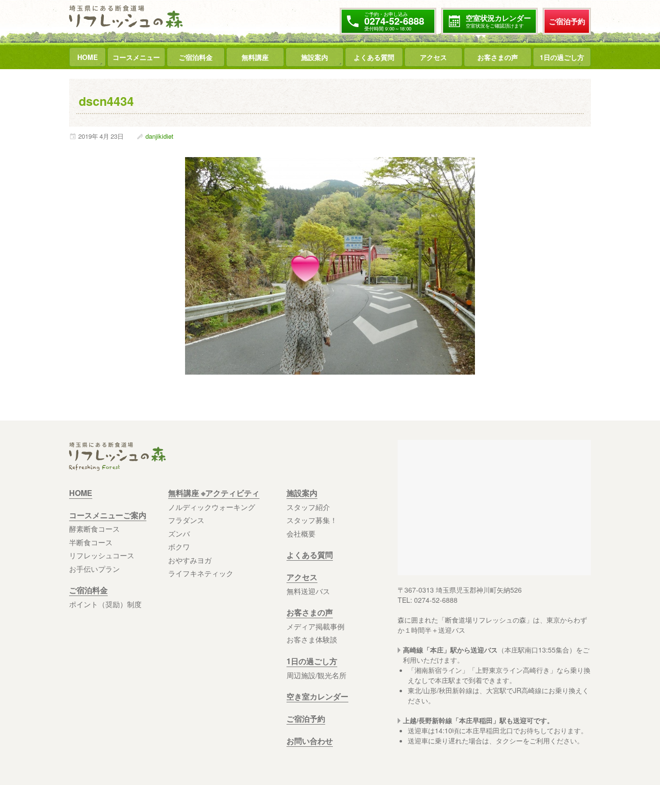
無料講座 (255, 57)
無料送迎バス (308, 591)
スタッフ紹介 (308, 507)
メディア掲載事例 (315, 626)
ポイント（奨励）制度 (105, 604)
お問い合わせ (310, 740)
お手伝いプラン (94, 569)
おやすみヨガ (190, 560)
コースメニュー (136, 57)
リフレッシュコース (101, 555)
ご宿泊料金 (196, 57)
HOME (87, 57)
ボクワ (179, 546)
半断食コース (91, 542)
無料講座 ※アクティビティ (213, 492)
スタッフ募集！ (312, 520)
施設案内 (314, 57)
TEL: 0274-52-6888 (428, 600)
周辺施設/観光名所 (316, 675)
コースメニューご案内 (107, 515)
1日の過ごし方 (562, 57)
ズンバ (179, 533)
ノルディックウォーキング (211, 507)
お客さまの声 (497, 57)
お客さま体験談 (312, 639)
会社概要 (301, 533)
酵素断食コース (94, 528)
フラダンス (186, 520)
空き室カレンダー (317, 696)
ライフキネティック (200, 573)
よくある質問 (374, 57)
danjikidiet (159, 136)
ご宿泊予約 (567, 21)
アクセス (433, 57)
